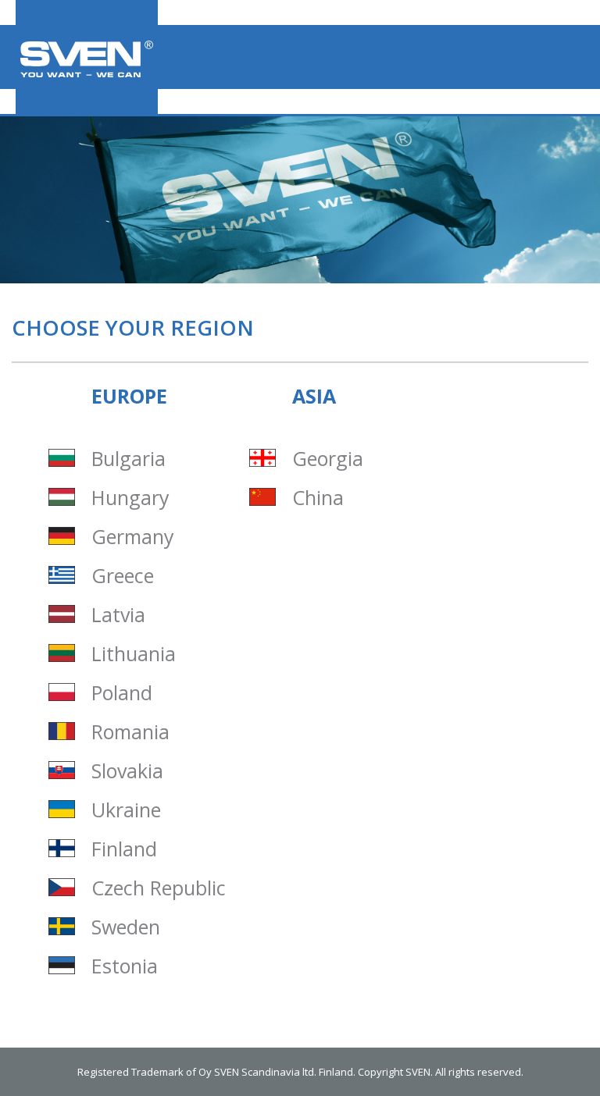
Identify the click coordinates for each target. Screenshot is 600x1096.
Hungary (130, 497)
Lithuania (133, 654)
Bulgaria (128, 458)
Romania (130, 732)
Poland (121, 693)
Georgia (327, 458)
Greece (122, 575)
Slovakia (127, 771)
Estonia (124, 966)
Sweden (125, 927)
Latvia (118, 615)
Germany (132, 536)
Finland (124, 849)
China (318, 497)
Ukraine (126, 810)
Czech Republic (158, 888)
